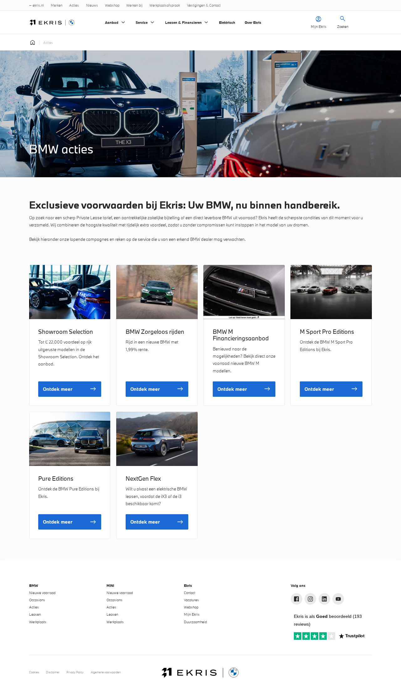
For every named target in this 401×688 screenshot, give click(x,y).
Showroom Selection (65, 331)
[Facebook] (296, 599)
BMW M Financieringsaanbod (241, 335)
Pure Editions (55, 478)
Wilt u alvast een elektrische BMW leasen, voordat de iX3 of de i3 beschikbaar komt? (156, 496)
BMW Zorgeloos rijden (155, 331)
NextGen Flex (143, 478)
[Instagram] (310, 599)
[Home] (52, 22)
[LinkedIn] (324, 599)
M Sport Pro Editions (327, 331)
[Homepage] (32, 42)
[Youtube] (338, 599)
